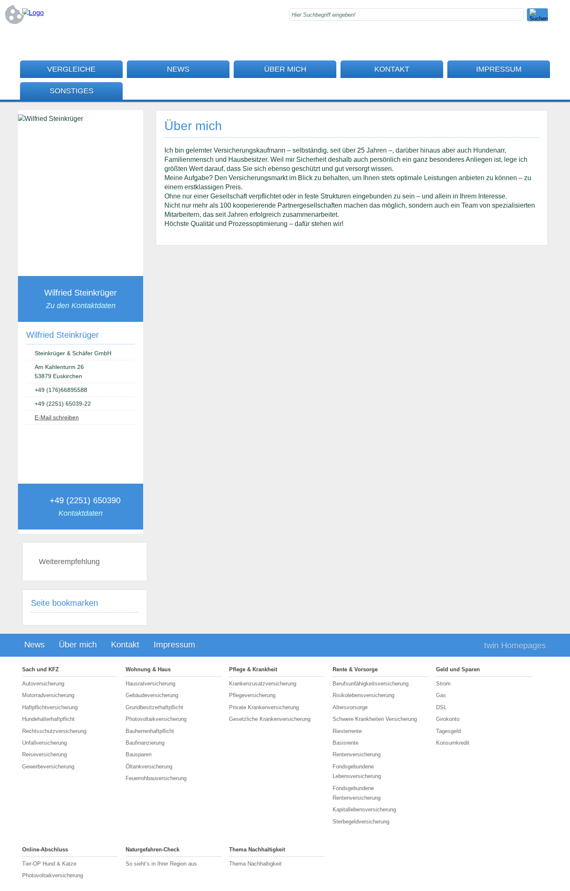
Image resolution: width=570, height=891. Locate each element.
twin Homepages (515, 645)
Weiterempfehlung (69, 561)
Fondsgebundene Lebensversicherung (357, 771)
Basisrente (345, 743)
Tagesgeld (448, 731)
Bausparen (138, 754)
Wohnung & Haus (148, 669)
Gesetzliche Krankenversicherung (269, 719)
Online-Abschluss (45, 849)
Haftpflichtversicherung (50, 707)
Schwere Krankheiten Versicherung (375, 719)
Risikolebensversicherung (363, 695)
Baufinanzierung (145, 743)
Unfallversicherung (44, 743)
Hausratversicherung (150, 683)
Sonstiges (71, 91)
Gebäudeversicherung (152, 695)
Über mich (285, 69)
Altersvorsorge (350, 707)
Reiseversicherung (44, 754)
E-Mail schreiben (57, 417)
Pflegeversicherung (252, 695)
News (178, 69)
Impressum (499, 69)
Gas (441, 695)
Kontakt (391, 69)
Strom (443, 683)
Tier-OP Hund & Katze (49, 864)
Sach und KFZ (40, 669)
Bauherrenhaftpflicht (150, 731)
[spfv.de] (33, 12)
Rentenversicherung (357, 754)
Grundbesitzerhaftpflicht (154, 707)
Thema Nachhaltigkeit (257, 849)
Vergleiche (71, 69)
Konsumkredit (452, 743)
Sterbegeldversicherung (361, 821)
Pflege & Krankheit (253, 669)
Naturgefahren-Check (152, 849)
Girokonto (447, 719)
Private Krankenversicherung (264, 707)
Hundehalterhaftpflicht (48, 719)
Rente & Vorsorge (355, 669)
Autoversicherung (43, 683)
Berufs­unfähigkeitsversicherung (371, 683)
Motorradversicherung (48, 695)
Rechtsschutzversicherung (54, 731)
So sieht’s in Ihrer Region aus (161, 864)
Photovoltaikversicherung (156, 719)
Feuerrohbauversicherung (156, 778)
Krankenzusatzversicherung (262, 683)
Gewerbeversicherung (48, 766)
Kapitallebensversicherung (364, 809)
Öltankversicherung (149, 766)
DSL (441, 707)
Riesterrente (347, 731)
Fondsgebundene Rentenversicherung (357, 793)
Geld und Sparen (458, 669)
